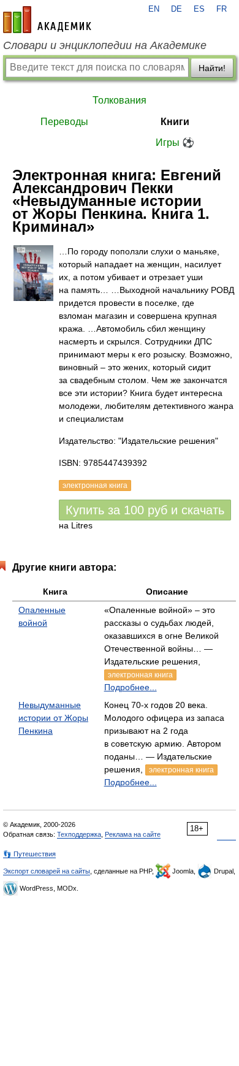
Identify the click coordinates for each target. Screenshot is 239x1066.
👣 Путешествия (29, 854)
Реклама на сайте (133, 834)
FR (221, 9)
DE (176, 9)
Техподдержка (79, 834)
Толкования (119, 100)
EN (153, 9)
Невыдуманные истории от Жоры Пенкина (53, 718)
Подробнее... (130, 687)
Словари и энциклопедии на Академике (105, 45)
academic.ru (47, 19)
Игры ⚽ (175, 142)
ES (199, 9)
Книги (175, 121)
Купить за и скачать (145, 510)
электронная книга (140, 675)
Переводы (64, 121)
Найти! (212, 68)
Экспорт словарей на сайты (46, 871)
